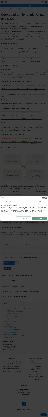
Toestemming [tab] (8, 201)
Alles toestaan (39, 218)
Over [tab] (40, 201)
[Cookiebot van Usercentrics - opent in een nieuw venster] (41, 198)
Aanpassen (23, 218)
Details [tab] (24, 201)
